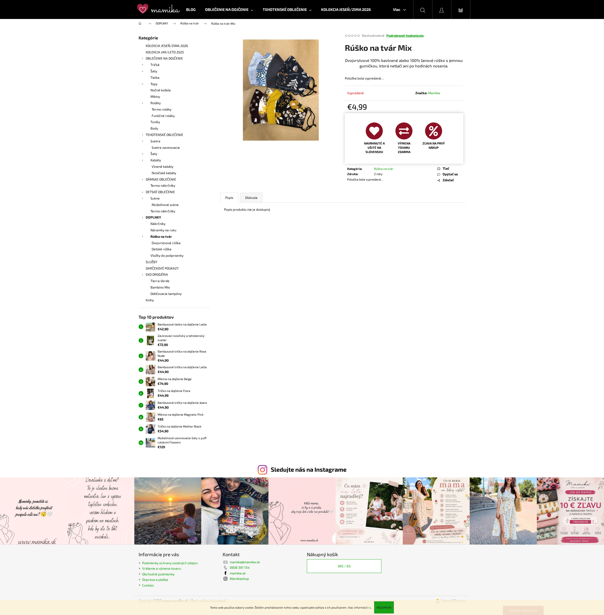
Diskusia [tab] (251, 198)
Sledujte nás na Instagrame (308, 469)
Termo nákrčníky (162, 185)
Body (154, 128)
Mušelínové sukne (165, 205)
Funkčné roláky (163, 116)
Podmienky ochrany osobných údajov (170, 563)
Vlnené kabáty (162, 166)
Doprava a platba (155, 580)
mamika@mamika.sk (245, 562)
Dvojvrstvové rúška (166, 243)
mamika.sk (238, 573)
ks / (344, 566)
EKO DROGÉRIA (157, 274)
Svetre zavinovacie (166, 147)
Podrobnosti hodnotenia (405, 35)
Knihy (150, 300)
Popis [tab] (229, 198)
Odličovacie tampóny (166, 294)
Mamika (434, 93)
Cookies (148, 585)
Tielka (154, 77)
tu (369, 607)
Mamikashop (239, 579)
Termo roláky (161, 109)
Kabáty (155, 160)
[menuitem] (190, 9)
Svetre (155, 141)
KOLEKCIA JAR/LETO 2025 (165, 52)
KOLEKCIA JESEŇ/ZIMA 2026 (167, 46)
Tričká (154, 65)
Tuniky (155, 122)
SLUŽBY (151, 262)
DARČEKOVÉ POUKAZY (162, 268)
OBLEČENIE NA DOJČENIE (164, 58)
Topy (153, 84)
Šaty (153, 71)
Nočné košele (160, 90)
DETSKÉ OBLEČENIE (160, 192)
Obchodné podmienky (158, 574)
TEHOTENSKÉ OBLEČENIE (164, 135)
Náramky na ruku (163, 230)
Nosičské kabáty (164, 173)
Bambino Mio (160, 287)
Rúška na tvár (161, 236)
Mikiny (155, 96)
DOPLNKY (153, 217)
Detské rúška (161, 249)
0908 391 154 (240, 567)
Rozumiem (384, 607)
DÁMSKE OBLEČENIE (161, 179)
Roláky (155, 103)
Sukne (155, 198)
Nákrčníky (157, 224)
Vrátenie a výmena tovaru (161, 568)
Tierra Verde (159, 281)
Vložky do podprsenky (166, 255)
